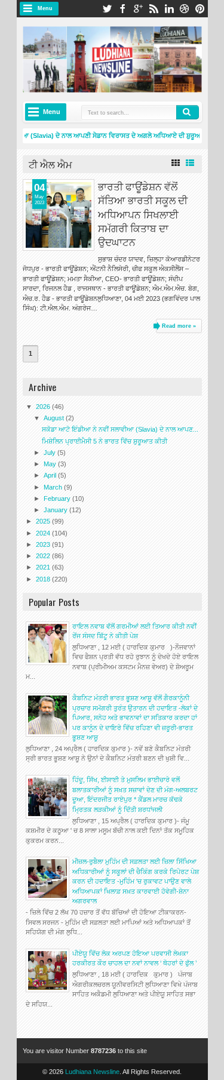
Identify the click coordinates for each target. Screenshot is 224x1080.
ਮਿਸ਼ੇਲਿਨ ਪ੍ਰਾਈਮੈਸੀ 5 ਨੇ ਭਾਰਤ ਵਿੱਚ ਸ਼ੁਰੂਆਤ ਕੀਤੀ (104, 441)
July (50, 452)
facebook (122, 8)
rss (153, 8)
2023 (44, 544)
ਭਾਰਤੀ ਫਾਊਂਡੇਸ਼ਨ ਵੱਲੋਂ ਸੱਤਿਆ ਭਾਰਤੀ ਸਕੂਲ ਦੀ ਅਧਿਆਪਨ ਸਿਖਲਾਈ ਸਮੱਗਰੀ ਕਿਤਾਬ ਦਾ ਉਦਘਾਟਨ (143, 213)
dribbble (184, 8)
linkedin (169, 8)
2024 (44, 533)
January (56, 509)
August (55, 417)
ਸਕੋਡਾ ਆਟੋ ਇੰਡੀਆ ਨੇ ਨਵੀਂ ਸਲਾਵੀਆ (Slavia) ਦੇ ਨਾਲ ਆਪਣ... (120, 429)
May (51, 463)
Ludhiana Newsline (92, 1071)
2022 (44, 555)
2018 (44, 579)
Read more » (179, 326)
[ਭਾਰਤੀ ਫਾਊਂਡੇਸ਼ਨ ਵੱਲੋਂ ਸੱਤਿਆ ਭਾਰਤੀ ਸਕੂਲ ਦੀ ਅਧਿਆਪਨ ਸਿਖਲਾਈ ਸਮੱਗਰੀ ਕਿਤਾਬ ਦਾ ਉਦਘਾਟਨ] (58, 215)
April (51, 475)
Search (187, 112)
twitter (107, 8)
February (58, 498)
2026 (44, 406)
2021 (44, 567)
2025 (44, 521)
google (138, 8)
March (54, 487)
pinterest (200, 8)
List (190, 163)
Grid (176, 163)
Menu (45, 8)
